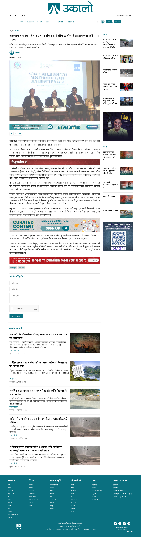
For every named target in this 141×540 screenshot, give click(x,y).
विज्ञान (10, 502)
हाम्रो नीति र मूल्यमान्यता (119, 497)
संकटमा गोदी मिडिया (110, 211)
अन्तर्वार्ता (31, 502)
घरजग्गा (73, 508)
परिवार (73, 505)
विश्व (9, 488)
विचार (48, 21)
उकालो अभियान (120, 480)
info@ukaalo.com (122, 527)
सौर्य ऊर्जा (21, 268)
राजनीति (10, 491)
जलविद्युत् (13, 268)
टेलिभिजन (53, 500)
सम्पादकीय (32, 494)
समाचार (39, 21)
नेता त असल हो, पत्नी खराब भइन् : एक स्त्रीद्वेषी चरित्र (110, 171)
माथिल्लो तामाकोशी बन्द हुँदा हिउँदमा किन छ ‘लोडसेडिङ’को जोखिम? (38, 421)
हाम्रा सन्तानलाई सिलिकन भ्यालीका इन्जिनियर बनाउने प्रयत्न (109, 156)
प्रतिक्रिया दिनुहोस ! (17, 276)
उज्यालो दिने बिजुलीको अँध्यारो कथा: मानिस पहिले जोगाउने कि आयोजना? (38, 336)
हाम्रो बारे (115, 485)
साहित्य (52, 508)
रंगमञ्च (52, 491)
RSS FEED (130, 532)
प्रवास (9, 497)
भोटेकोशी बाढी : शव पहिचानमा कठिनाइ (110, 57)
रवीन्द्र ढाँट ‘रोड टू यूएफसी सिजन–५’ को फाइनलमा (110, 87)
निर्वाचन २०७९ (96, 500)
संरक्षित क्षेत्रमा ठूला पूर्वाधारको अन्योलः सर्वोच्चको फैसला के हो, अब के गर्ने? (38, 364)
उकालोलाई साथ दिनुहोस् (119, 491)
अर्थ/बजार (11, 500)
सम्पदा (52, 502)
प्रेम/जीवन (74, 502)
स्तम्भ (30, 485)
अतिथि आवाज (33, 500)
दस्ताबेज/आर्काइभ (97, 491)
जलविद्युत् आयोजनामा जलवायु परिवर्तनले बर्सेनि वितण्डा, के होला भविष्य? (38, 393)
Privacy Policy (122, 530)
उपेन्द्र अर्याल (13, 379)
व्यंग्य (30, 505)
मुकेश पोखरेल (13, 407)
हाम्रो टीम (115, 488)
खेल (9, 505)
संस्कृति (52, 505)
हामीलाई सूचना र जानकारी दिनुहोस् (122, 494)
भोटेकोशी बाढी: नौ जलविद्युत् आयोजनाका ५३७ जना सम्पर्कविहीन (109, 44)
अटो (72, 485)
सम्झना (10, 517)
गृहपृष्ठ (11, 30)
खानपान (73, 491)
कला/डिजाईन (54, 485)
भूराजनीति (11, 494)
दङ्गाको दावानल (109, 196)
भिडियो (94, 497)
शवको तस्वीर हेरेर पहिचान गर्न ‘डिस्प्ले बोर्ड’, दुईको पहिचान (110, 101)
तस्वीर (94, 488)
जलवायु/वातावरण (13, 514)
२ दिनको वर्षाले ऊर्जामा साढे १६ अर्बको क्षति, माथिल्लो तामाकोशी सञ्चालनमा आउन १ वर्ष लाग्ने (35, 449)
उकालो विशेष (29, 21)
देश (9, 485)
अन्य (94, 480)
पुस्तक (52, 488)
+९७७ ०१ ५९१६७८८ (89, 529)
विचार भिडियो (33, 497)
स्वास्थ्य (10, 511)
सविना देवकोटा (14, 351)
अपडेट (106, 34)
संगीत (51, 497)
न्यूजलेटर (94, 494)
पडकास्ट (94, 485)
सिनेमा (52, 494)
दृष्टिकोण (31, 491)
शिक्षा (9, 508)
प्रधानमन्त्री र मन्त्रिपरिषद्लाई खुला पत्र (110, 185)
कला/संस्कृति (58, 21)
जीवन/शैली (71, 21)
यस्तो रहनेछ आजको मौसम (110, 71)
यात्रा (72, 511)
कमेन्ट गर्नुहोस (16, 316)
